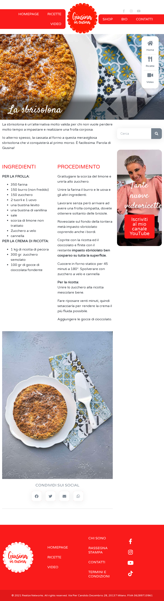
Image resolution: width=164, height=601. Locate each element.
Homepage (28, 14)
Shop (108, 19)
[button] (36, 496)
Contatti (144, 19)
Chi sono (97, 538)
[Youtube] (138, 11)
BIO (124, 19)
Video (55, 24)
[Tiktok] (130, 573)
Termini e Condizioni (99, 574)
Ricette (54, 14)
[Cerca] (156, 133)
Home (150, 49)
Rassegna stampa (98, 550)
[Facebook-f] (123, 11)
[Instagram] (131, 11)
